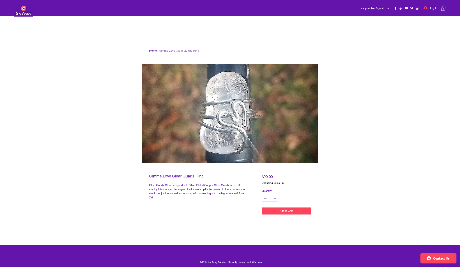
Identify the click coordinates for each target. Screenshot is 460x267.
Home (153, 50)
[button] (443, 8)
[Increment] (275, 198)
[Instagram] (417, 8)
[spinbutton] (270, 198)
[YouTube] (406, 8)
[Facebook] (395, 8)
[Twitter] (411, 8)
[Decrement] (264, 198)
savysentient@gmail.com (375, 8)
